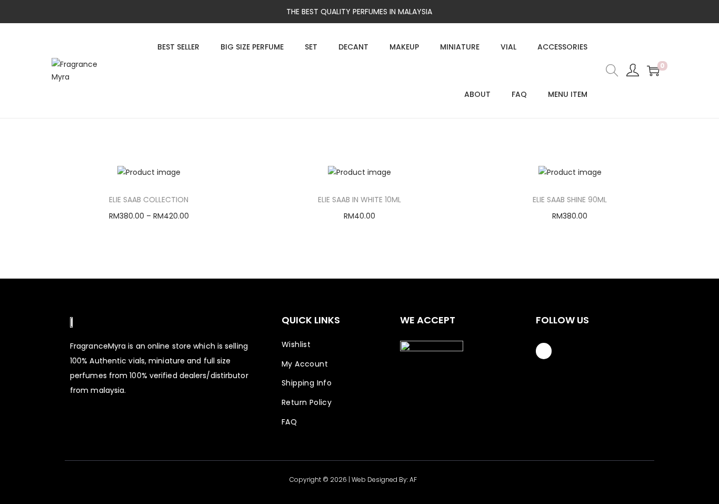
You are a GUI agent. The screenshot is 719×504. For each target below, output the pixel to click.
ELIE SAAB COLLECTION (148, 199)
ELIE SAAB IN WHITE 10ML (359, 199)
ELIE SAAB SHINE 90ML (570, 199)
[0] (653, 70)
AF (413, 479)
